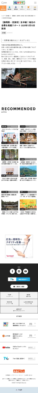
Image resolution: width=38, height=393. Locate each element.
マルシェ (22, 9)
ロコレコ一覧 (28, 302)
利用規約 (8, 375)
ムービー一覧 (9, 302)
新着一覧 (28, 295)
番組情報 (3, 9)
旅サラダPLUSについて (19, 309)
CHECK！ (31, 347)
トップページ (9, 295)
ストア (28, 9)
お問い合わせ (28, 375)
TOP (20, 390)
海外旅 (16, 9)
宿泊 (35, 9)
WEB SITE (30, 324)
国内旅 (9, 9)
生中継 (7, 16)
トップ (2, 16)
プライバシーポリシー (18, 375)
